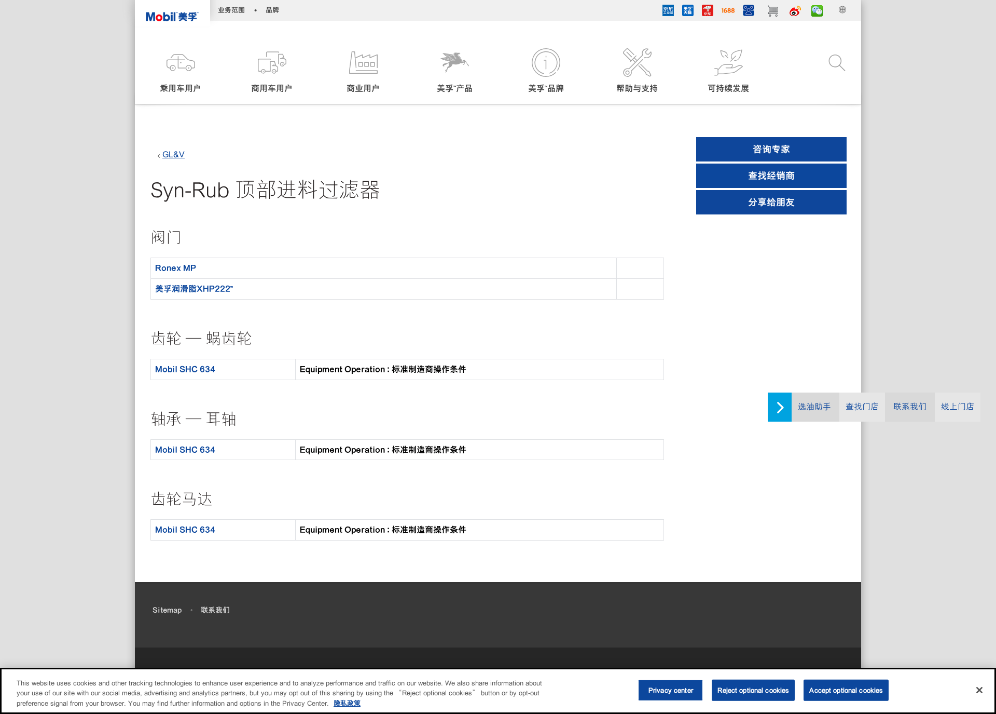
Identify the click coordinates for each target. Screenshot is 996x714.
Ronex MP (175, 268)
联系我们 (909, 407)
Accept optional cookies (846, 690)
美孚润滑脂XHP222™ (194, 288)
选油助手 (814, 407)
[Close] (979, 690)
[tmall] (688, 12)
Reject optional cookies (753, 690)
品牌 (272, 10)
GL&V (173, 154)
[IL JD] (668, 12)
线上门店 (957, 407)
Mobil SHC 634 (185, 369)
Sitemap (167, 610)
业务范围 (231, 10)
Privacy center (670, 690)
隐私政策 (347, 703)
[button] (180, 71)
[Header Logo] (172, 13)
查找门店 (862, 407)
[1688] (728, 12)
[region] (498, 691)
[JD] (707, 12)
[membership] (748, 12)
